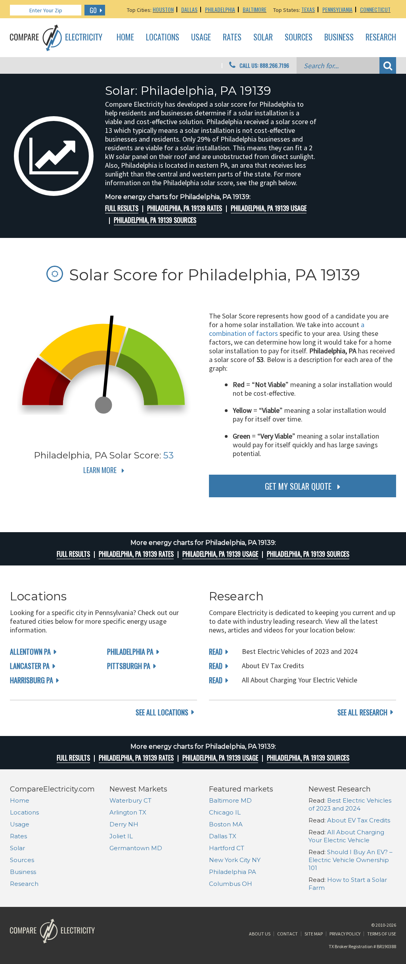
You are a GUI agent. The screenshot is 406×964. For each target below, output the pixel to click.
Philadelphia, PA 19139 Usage (268, 208)
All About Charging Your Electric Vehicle (346, 836)
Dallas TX (222, 836)
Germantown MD (135, 848)
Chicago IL (225, 812)
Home (125, 37)
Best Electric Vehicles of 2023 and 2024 (349, 804)
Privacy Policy (344, 934)
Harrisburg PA (31, 680)
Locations (162, 37)
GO (93, 10)
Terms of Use (381, 934)
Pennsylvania (337, 9)
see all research (362, 712)
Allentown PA (30, 651)
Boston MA (226, 824)
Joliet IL (121, 836)
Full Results (121, 208)
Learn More (100, 470)
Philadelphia (220, 9)
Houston (163, 9)
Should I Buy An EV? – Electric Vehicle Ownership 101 (350, 860)
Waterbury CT (130, 800)
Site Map (313, 934)
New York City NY (234, 860)
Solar (263, 37)
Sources (298, 37)
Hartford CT (226, 848)
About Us (259, 934)
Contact (287, 934)
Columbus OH (230, 883)
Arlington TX (127, 812)
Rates (232, 37)
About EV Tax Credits (358, 820)
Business (339, 37)
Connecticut (375, 9)
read (215, 651)
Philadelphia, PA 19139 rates (184, 208)
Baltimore (254, 9)
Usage (201, 37)
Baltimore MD (230, 800)
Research (381, 37)
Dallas (189, 9)
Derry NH (123, 824)
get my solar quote (298, 486)
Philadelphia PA (130, 651)
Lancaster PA (30, 665)
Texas (308, 9)
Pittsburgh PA (128, 665)
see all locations (162, 712)
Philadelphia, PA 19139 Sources (155, 220)
